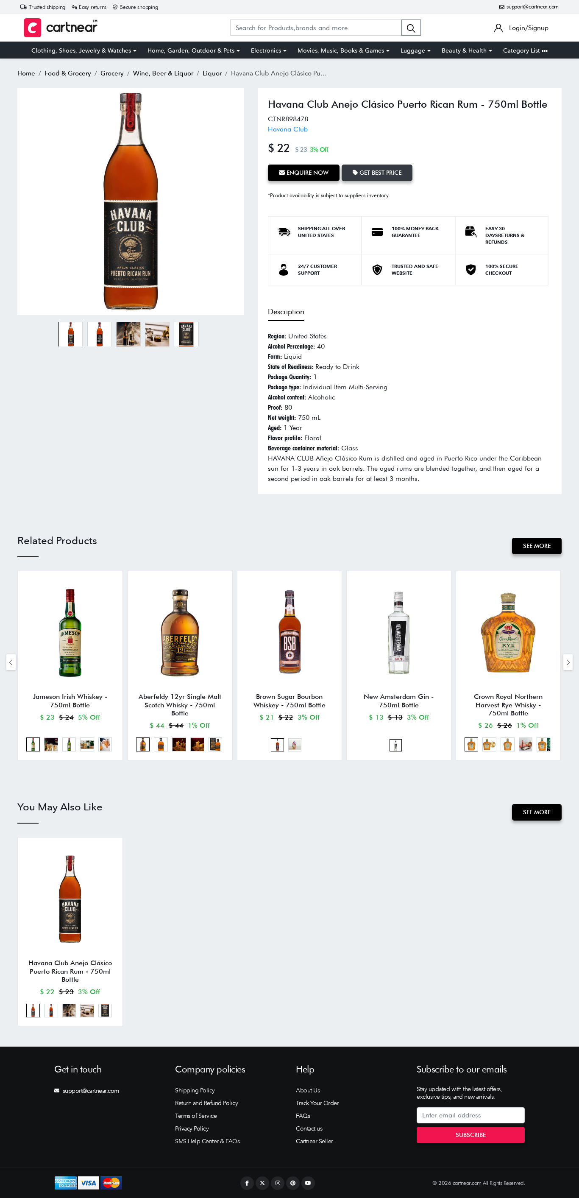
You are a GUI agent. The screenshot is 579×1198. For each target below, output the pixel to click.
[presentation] (11, 662)
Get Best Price (379, 172)
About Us (308, 1090)
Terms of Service (196, 1116)
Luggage (413, 50)
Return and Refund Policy (206, 1103)
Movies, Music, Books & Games (341, 50)
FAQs (303, 1116)
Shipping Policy (195, 1090)
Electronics (266, 50)
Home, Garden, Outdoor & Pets (191, 50)
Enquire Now (306, 172)
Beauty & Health (464, 50)
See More (537, 545)
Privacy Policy (192, 1128)
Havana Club (288, 129)
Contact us (309, 1128)
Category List (522, 50)
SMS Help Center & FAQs (207, 1141)
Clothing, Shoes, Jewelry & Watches (81, 50)
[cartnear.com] (60, 27)
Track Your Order (317, 1103)
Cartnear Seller (314, 1141)
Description (286, 311)
